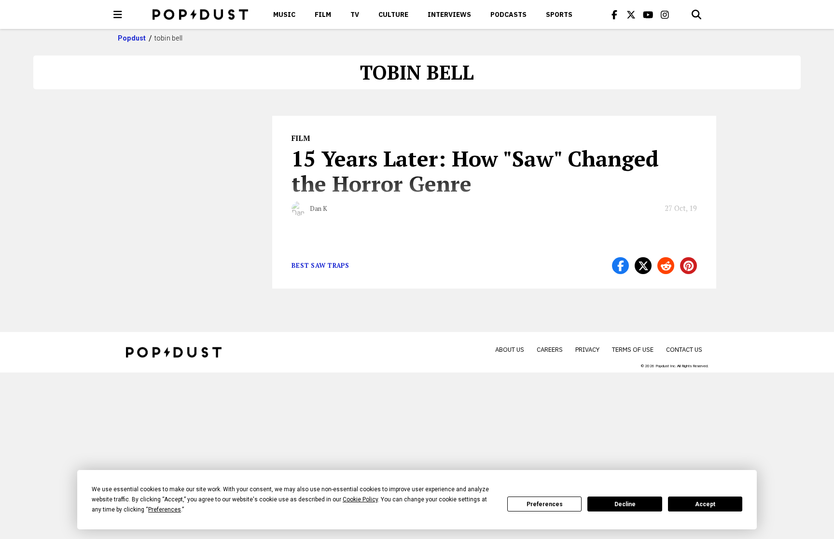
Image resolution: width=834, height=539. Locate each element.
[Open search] (696, 14)
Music (284, 14)
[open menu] (117, 14)
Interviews (449, 14)
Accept (705, 504)
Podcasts (508, 14)
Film (323, 14)
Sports (559, 14)
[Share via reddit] (665, 265)
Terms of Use (632, 350)
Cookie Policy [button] (360, 499)
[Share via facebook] (620, 265)
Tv (354, 14)
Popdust (132, 38)
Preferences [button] (164, 509)
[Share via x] (643, 265)
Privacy (587, 350)
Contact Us (684, 350)
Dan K (318, 208)
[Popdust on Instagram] (665, 14)
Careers (550, 350)
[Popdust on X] (631, 14)
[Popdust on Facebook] (614, 14)
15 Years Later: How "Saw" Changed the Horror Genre (475, 171)
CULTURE (393, 14)
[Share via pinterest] (688, 265)
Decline (625, 504)
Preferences (545, 504)
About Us (509, 350)
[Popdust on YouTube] (648, 14)
